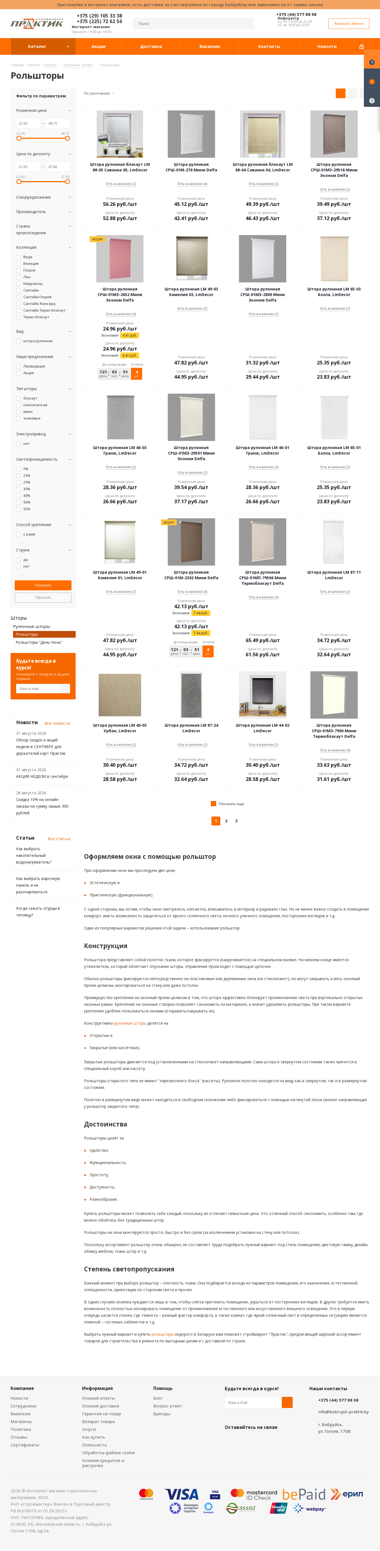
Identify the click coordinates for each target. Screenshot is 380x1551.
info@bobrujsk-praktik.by (343, 1411)
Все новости (57, 723)
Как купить (93, 1437)
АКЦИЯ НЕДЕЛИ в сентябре (42, 776)
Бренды (161, 1413)
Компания (22, 1388)
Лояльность (94, 1445)
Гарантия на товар (101, 1413)
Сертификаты (25, 1445)
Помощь (163, 1388)
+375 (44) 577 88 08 (296, 14)
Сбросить (43, 597)
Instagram (258, 1440)
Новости (19, 1398)
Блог (158, 1398)
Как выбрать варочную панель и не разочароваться (38, 885)
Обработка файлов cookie (108, 1452)
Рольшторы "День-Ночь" (39, 642)
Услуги (89, 1429)
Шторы (19, 618)
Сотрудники (23, 1406)
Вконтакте (230, 1440)
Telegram (272, 1440)
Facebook (244, 1440)
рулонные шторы (129, 1023)
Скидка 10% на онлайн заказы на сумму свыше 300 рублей (42, 806)
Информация (97, 1388)
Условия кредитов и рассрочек (103, 1463)
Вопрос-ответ (167, 1406)
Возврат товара (98, 1421)
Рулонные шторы (31, 626)
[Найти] (247, 23)
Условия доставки (100, 1406)
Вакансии (20, 1413)
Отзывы (19, 1437)
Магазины (21, 1421)
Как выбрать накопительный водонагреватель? (33, 855)
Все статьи (59, 838)
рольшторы (162, 1334)
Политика (21, 1429)
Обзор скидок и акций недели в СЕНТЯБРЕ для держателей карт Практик (41, 746)
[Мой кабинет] (362, 46)
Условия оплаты (98, 1398)
